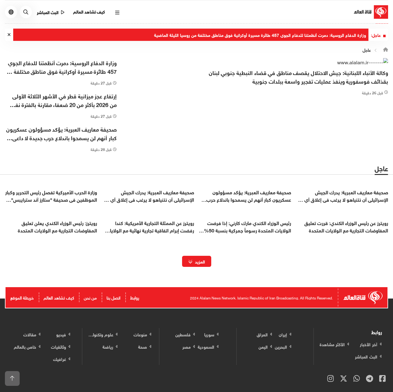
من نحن (90, 297)
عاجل (367, 49)
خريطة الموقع (22, 297)
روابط (134, 297)
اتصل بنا (113, 297)
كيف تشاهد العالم (89, 11)
